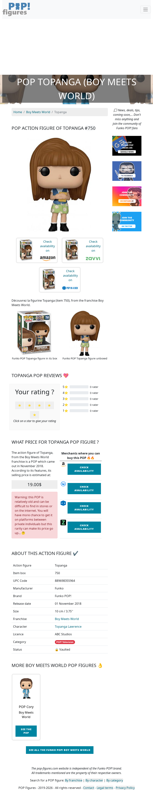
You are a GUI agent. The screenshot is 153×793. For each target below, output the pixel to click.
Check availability (84, 469)
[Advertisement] (76, 47)
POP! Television (65, 642)
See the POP (26, 731)
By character (94, 780)
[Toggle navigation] (145, 9)
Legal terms (105, 788)
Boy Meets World (67, 619)
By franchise (73, 780)
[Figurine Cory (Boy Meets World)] (26, 688)
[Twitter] (126, 221)
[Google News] (126, 145)
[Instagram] (126, 196)
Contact (88, 788)
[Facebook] (126, 171)
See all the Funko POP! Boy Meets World (59, 750)
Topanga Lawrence (68, 626)
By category (114, 780)
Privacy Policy (125, 788)
